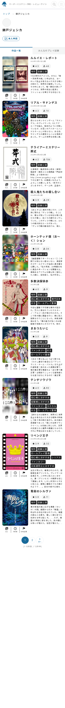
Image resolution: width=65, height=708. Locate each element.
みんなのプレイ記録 (48, 50)
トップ (6, 13)
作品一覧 (16, 50)
